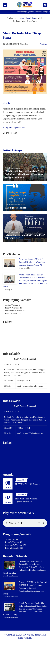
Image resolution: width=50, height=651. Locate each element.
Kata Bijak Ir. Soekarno (16, 208)
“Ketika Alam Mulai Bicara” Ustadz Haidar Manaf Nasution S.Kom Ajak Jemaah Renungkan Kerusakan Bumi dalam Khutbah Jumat (25, 280)
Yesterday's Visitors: (14, 311)
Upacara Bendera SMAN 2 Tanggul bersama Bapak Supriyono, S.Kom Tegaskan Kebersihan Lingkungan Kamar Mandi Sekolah (24, 567)
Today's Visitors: (12, 308)
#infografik (7, 127)
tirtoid (7, 103)
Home (21, 18)
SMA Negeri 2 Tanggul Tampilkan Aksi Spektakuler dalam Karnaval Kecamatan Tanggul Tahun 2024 (24, 174)
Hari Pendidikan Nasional (26, 499)
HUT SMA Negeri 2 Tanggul (27, 484)
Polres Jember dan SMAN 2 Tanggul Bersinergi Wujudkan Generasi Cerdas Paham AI (32, 262)
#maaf (22, 127)
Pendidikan (31, 18)
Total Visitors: (11, 314)
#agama (15, 127)
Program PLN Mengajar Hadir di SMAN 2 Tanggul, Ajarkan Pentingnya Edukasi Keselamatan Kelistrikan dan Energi (25, 588)
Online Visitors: (12, 305)
